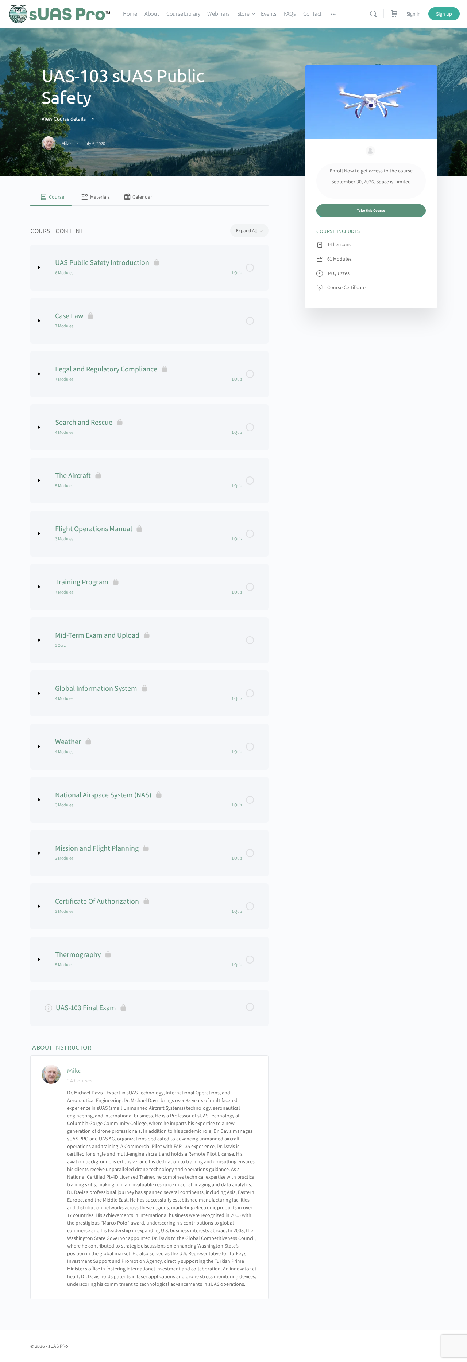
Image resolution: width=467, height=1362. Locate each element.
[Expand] (39, 267)
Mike (74, 1070)
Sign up (444, 14)
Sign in (413, 14)
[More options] (333, 14)
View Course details (64, 118)
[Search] (373, 13)
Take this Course (371, 210)
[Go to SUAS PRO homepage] (59, 12)
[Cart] (394, 14)
